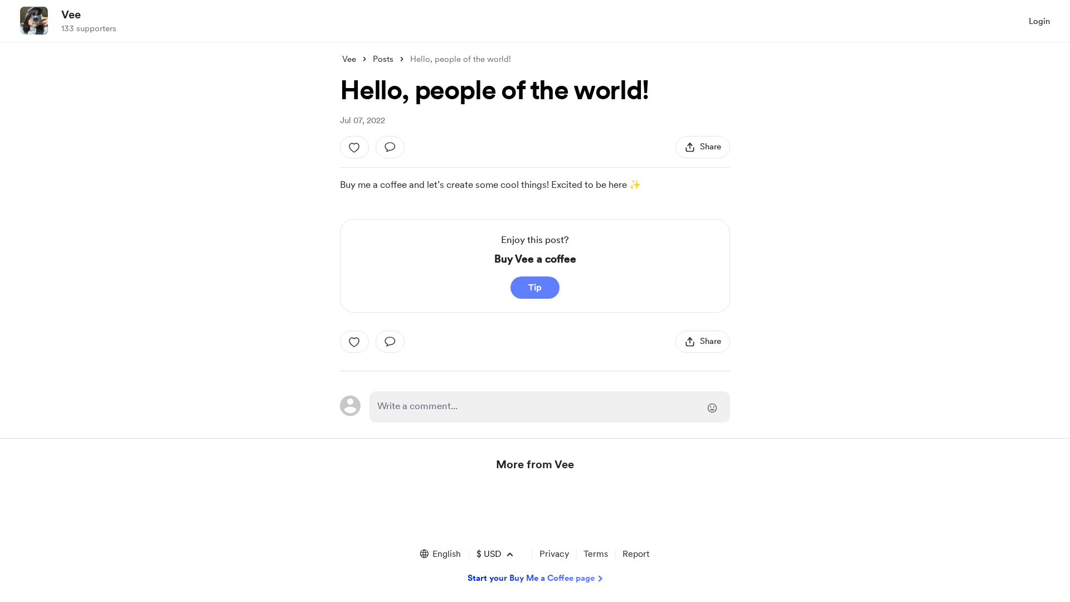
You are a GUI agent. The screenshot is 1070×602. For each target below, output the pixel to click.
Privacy (554, 553)
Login (1039, 21)
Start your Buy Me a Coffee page (531, 578)
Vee (71, 14)
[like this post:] (354, 147)
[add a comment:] (390, 147)
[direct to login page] (549, 407)
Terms (595, 553)
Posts (383, 59)
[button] (439, 554)
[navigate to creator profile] (34, 21)
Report (635, 553)
